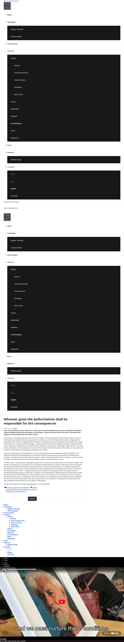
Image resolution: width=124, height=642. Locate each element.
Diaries (17, 66)
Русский (14, 196)
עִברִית (13, 174)
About (9, 15)
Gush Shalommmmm (11, 208)
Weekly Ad (15, 138)
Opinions (14, 116)
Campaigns (11, 22)
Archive (13, 58)
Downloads (15, 109)
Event (9, 145)
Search (32, 499)
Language (10, 167)
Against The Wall (17, 29)
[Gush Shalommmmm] (11, 1)
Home (6, 558)
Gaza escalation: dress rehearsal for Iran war (21, 489)
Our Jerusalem (12, 44)
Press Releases (16, 123)
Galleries (10, 152)
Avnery (13, 102)
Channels (10, 51)
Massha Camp (16, 160)
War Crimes (19, 94)
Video (13, 131)
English (13, 189)
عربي (12, 181)
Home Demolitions (21, 73)
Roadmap (18, 87)
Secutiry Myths (16, 37)
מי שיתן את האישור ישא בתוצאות (16, 491)
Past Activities (20, 80)
